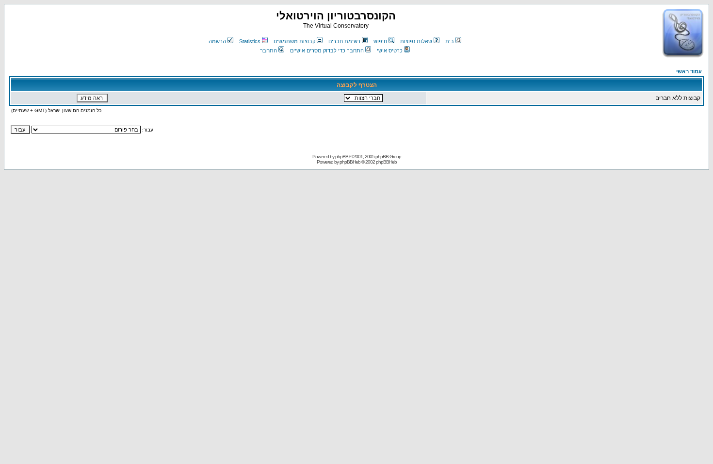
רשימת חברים (344, 41)
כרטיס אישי (390, 50)
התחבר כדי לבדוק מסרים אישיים (327, 50)
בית (449, 41)
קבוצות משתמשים (294, 41)
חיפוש (380, 41)
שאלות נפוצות (416, 41)
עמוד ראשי (689, 71)
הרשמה (217, 41)
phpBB (341, 156)
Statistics (249, 41)
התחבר (268, 50)
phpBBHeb (350, 162)
